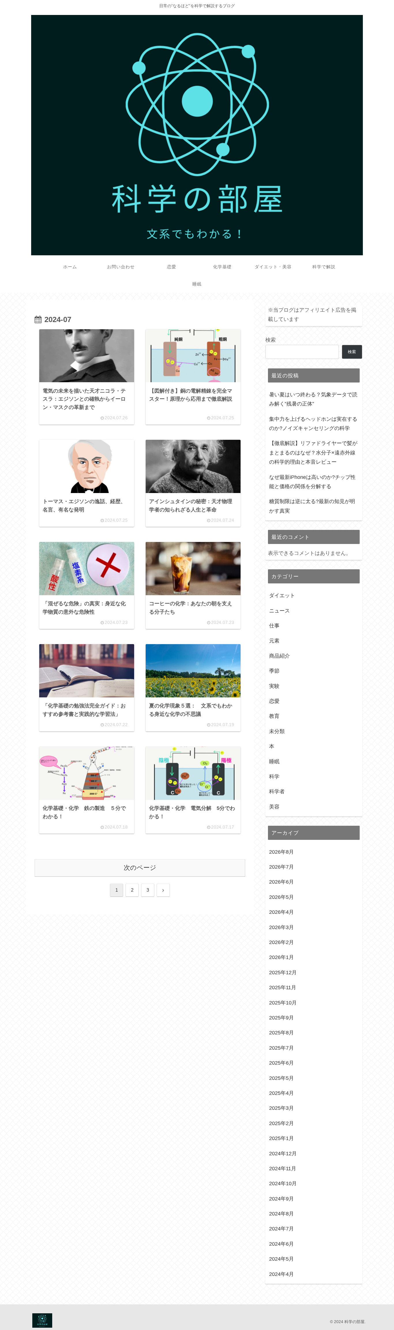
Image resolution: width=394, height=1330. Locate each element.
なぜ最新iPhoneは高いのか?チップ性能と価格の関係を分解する (312, 481)
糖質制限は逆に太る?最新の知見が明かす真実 (312, 505)
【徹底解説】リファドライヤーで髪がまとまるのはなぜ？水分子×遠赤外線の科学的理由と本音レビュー (313, 452)
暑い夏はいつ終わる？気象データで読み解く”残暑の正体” (313, 399)
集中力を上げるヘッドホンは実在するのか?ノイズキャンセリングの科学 (313, 423)
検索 (270, 340)
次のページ (140, 867)
